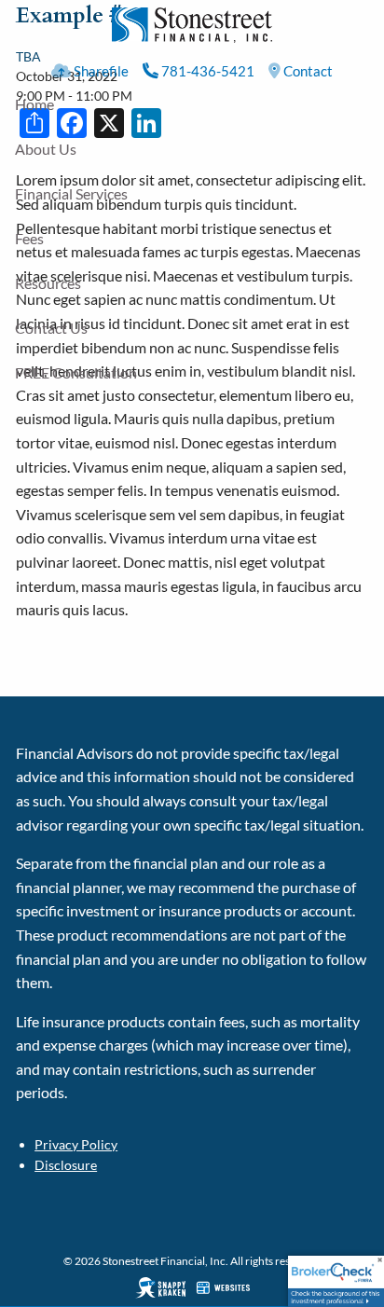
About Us (45, 149)
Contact (307, 70)
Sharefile (100, 70)
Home (34, 104)
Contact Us (51, 328)
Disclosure (65, 1165)
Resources (48, 283)
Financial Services (71, 193)
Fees (29, 238)
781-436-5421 (206, 70)
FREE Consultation (76, 372)
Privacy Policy (75, 1144)
